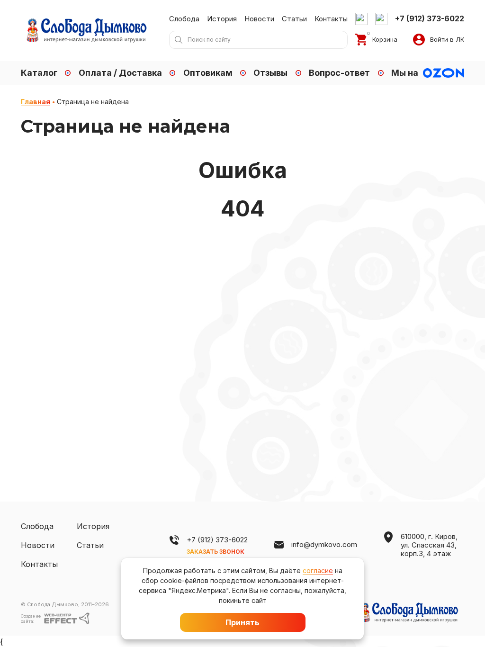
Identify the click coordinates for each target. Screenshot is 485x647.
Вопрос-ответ (339, 73)
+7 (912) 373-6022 (217, 539)
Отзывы (270, 73)
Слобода (184, 18)
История (222, 18)
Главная (35, 102)
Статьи (294, 18)
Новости (259, 18)
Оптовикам (208, 73)
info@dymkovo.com (324, 544)
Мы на (404, 73)
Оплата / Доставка (120, 73)
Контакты (331, 18)
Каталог (39, 73)
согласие (318, 570)
